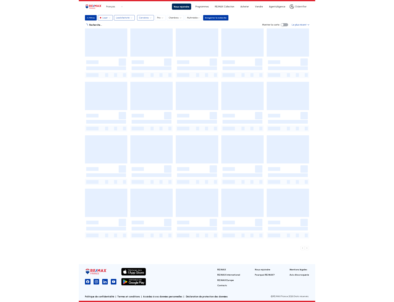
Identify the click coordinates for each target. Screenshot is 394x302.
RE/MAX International (228, 274)
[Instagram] (96, 281)
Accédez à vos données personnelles (162, 296)
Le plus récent (299, 24)
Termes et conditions (128, 296)
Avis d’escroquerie (299, 274)
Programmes (202, 6)
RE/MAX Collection (224, 6)
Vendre (259, 6)
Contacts (222, 285)
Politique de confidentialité (99, 296)
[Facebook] (87, 281)
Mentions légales (298, 269)
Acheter (244, 6)
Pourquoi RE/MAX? (265, 274)
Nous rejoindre (181, 6)
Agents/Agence (277, 6)
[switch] (284, 24)
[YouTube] (113, 281)
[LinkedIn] (105, 281)
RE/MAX (221, 269)
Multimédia (192, 17)
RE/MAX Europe (225, 280)
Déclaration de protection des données (206, 296)
